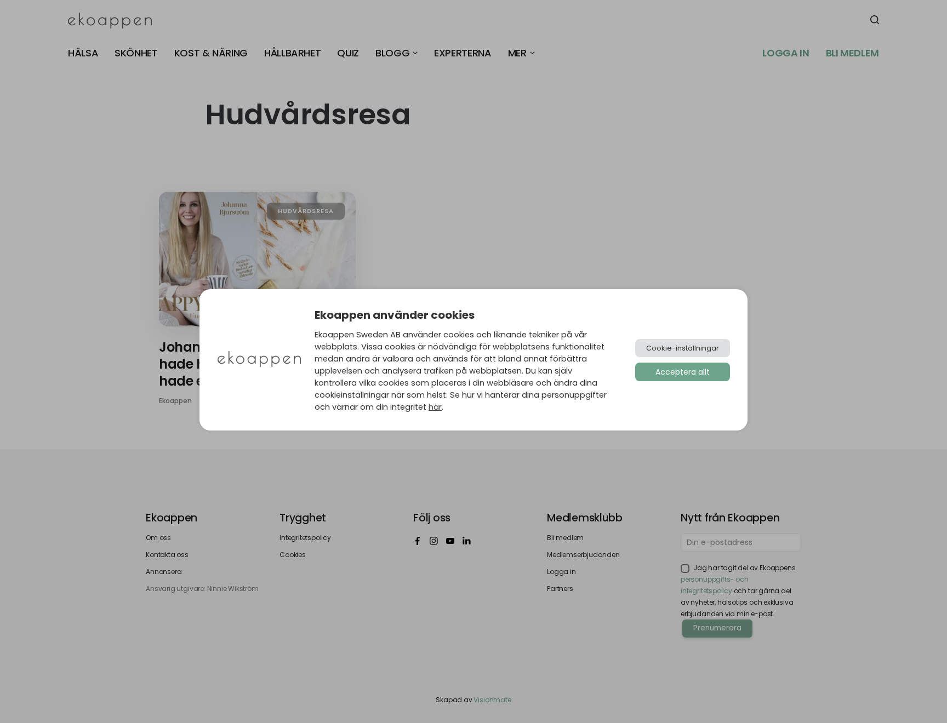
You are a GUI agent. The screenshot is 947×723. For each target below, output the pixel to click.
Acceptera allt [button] (682, 371)
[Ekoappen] (259, 360)
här (435, 406)
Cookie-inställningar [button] (682, 348)
